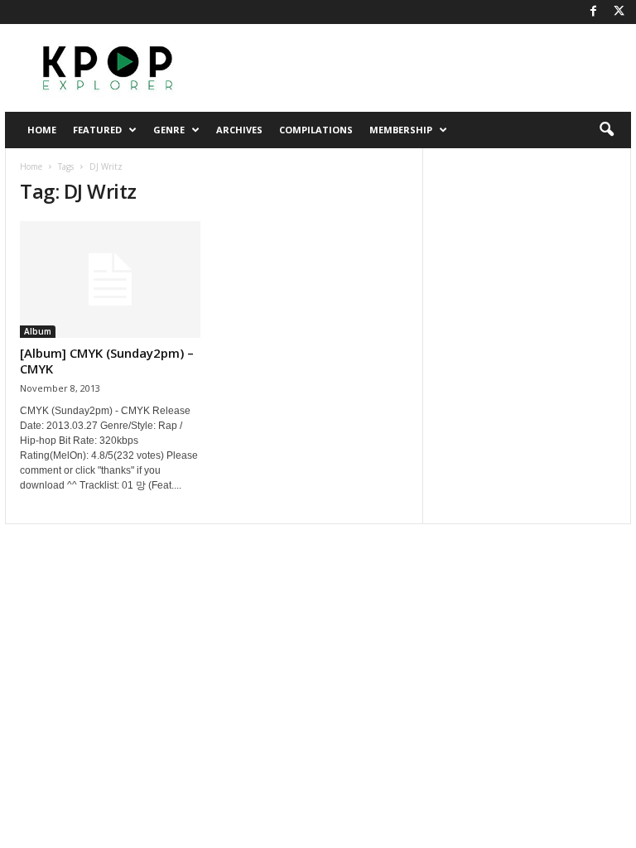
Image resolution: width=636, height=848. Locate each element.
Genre (169, 129)
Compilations (316, 129)
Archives (239, 129)
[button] (606, 130)
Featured (97, 129)
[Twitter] (619, 12)
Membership (400, 129)
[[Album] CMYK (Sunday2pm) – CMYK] (110, 279)
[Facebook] (593, 12)
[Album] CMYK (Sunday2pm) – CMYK (107, 360)
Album (37, 331)
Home (41, 129)
